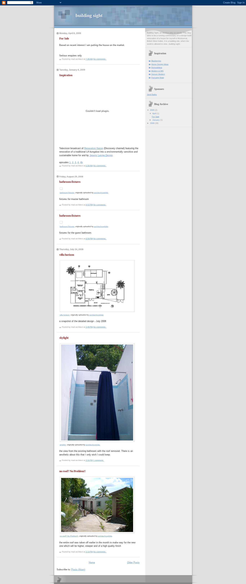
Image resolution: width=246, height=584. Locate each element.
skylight (63, 337)
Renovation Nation (93, 148)
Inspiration (65, 75)
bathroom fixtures (69, 182)
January (156, 120)
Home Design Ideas (160, 64)
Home (92, 562)
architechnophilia (101, 193)
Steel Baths (152, 94)
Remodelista (156, 67)
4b (81, 162)
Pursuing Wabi (157, 78)
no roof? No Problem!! (72, 471)
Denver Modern (158, 74)
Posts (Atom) (78, 569)
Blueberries (156, 61)
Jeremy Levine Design (101, 155)
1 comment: (98, 460)
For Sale (64, 38)
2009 (152, 110)
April (154, 113)
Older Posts (133, 562)
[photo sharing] (61, 189)
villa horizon (66, 254)
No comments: (100, 59)
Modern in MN (157, 71)
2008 (152, 123)
